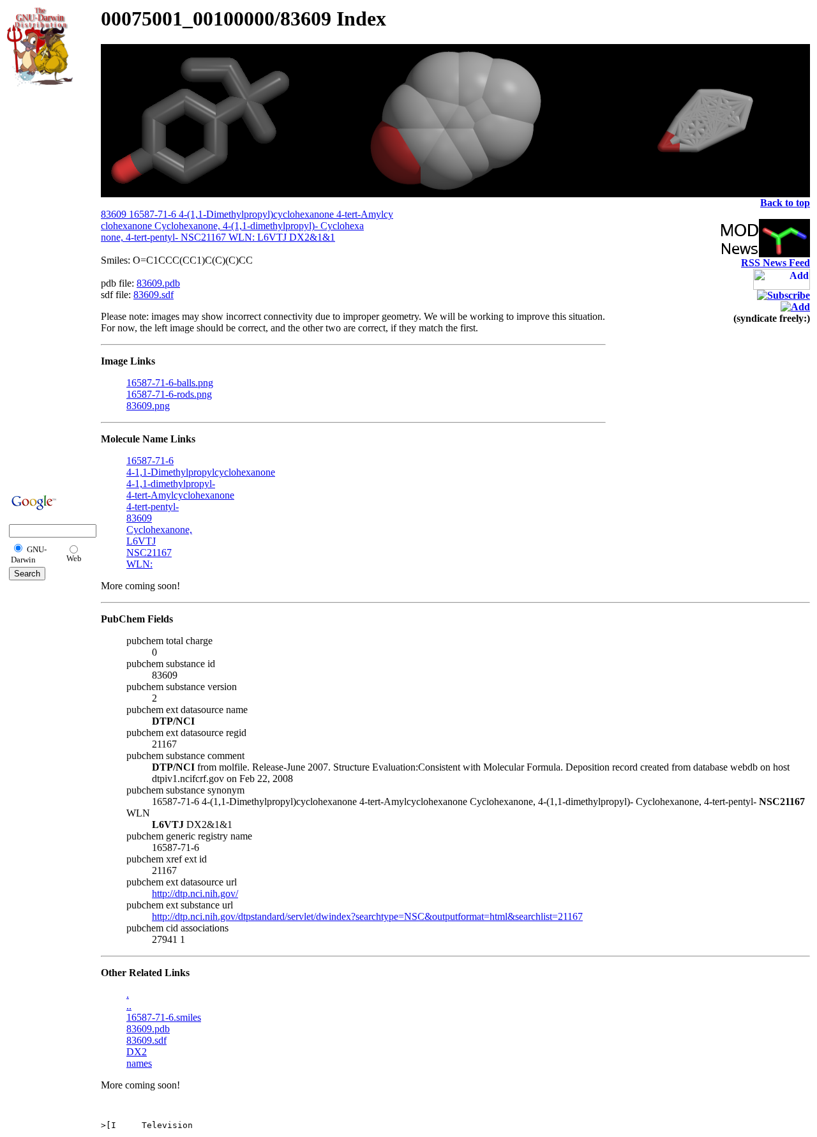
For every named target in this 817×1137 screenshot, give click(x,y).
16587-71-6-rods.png (169, 394)
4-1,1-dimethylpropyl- (170, 483)
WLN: (139, 564)
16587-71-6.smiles (163, 1017)
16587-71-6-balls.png (169, 382)
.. (128, 1005)
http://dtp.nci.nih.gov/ (195, 893)
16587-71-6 (150, 460)
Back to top (785, 202)
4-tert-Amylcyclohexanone (180, 495)
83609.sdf (153, 294)
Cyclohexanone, (159, 529)
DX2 (136, 1051)
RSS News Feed (775, 262)
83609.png (148, 405)
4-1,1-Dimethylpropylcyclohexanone (200, 472)
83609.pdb (158, 283)
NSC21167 (149, 552)
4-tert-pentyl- (152, 506)
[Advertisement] (45, 288)
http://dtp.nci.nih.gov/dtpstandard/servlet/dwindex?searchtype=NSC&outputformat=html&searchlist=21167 (367, 916)
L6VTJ (141, 541)
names (139, 1063)
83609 (139, 518)
